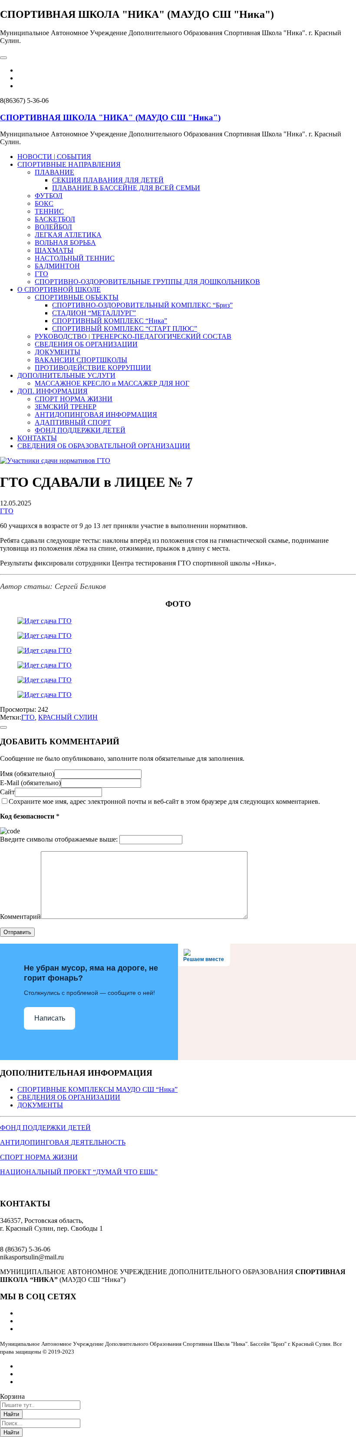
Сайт (7, 792)
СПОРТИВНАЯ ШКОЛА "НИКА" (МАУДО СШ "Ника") (110, 117)
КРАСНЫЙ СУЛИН (68, 717)
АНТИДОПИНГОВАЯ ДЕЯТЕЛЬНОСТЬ (62, 1142)
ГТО (6, 511)
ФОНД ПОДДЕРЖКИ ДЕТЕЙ (45, 1127)
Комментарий (20, 916)
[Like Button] (3, 727)
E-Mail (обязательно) (30, 782)
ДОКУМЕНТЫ (40, 1105)
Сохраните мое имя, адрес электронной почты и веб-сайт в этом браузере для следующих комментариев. (164, 801)
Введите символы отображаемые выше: (59, 839)
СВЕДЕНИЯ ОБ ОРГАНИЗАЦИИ (68, 1097)
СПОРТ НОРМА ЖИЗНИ (39, 1157)
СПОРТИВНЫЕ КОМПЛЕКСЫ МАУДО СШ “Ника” (97, 1089)
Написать (49, 1018)
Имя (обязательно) (27, 773)
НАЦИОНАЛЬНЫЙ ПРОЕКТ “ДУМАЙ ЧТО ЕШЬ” (79, 1172)
